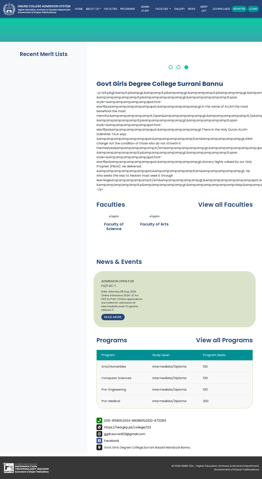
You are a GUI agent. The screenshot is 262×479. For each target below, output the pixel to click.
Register (239, 9)
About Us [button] (92, 9)
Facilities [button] (162, 9)
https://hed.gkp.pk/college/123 (127, 427)
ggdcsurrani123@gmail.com (124, 434)
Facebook (111, 441)
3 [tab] (186, 67)
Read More (113, 317)
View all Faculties (225, 204)
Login (253, 9)
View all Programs (224, 340)
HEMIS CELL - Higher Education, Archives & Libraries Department (220, 465)
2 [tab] (178, 67)
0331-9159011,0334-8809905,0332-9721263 (135, 420)
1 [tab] (171, 67)
